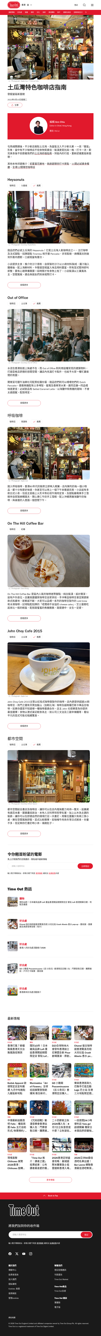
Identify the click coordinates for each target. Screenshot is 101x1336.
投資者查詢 (13, 1275)
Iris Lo (57, 131)
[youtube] (23, 1253)
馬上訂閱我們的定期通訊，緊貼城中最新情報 (27, 860)
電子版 (57, 1308)
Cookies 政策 (14, 1289)
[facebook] (9, 1253)
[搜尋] (84, 5)
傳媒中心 (12, 1270)
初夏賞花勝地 (37, 164)
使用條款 (39, 873)
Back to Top (53, 1196)
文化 (38, 12)
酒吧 (32, 12)
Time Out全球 (60, 1291)
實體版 (57, 1303)
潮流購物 (51, 12)
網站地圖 (11, 1318)
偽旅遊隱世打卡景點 (58, 164)
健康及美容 (67, 12)
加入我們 (12, 1280)
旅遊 (44, 12)
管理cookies (13, 1298)
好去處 (19, 12)
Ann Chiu (60, 122)
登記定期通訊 (60, 1270)
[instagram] (30, 1253)
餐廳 (26, 12)
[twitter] (16, 1253)
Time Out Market (61, 1280)
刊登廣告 (58, 1275)
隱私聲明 (12, 1284)
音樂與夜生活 (78, 12)
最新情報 (12, 12)
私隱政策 (52, 873)
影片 (58, 12)
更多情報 (51, 1180)
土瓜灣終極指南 (43, 154)
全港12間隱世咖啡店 (23, 168)
